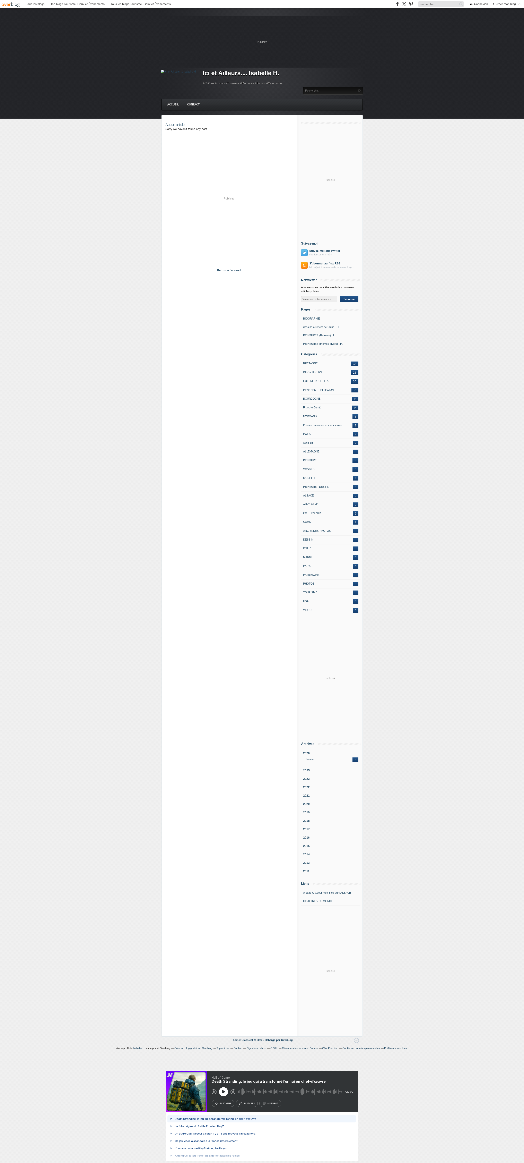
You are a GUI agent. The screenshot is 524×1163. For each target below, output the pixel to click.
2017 (306, 829)
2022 (306, 787)
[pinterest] (410, 4)
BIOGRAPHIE (311, 318)
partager (249, 1103)
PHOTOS (308, 583)
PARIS (307, 566)
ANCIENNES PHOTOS (317, 530)
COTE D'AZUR (312, 513)
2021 (306, 795)
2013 (306, 862)
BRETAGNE (310, 363)
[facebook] (397, 4)
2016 (306, 837)
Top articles (223, 1048)
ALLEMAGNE (311, 451)
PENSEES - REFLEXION (318, 389)
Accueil (173, 104)
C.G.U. (274, 1048)
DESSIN (308, 539)
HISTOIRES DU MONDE (318, 901)
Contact (193, 104)
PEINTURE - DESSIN (316, 486)
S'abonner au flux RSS (324, 263)
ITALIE (307, 548)
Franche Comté (312, 407)
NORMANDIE (311, 416)
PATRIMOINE (311, 574)
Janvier (309, 759)
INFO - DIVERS (312, 372)
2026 (306, 753)
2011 (306, 871)
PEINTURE (310, 460)
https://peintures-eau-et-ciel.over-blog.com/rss (333, 267)
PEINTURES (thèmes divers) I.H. (323, 343)
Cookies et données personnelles (361, 1048)
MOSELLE (309, 477)
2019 (306, 812)
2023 (306, 778)
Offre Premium (330, 1048)
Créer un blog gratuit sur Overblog (193, 1048)
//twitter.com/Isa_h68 (320, 254)
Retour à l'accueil (229, 270)
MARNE (308, 557)
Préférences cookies (395, 1048)
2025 (306, 770)
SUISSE (308, 442)
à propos (272, 1103)
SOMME (308, 522)
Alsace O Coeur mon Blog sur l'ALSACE (327, 892)
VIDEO (307, 610)
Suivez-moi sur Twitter (324, 250)
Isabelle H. (139, 1048)
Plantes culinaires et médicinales (322, 425)
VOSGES (309, 469)
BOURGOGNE (312, 398)
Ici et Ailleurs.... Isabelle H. (241, 73)
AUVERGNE (310, 504)
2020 (306, 804)
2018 (306, 820)
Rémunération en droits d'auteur (300, 1048)
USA (306, 601)
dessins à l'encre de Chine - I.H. (322, 327)
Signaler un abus (256, 1048)
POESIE (308, 433)
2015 (306, 846)
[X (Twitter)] (404, 4)
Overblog (287, 1040)
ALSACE (308, 495)
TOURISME (310, 592)
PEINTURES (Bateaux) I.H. (319, 335)
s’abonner (226, 1103)
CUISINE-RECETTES (316, 381)
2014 (306, 854)
